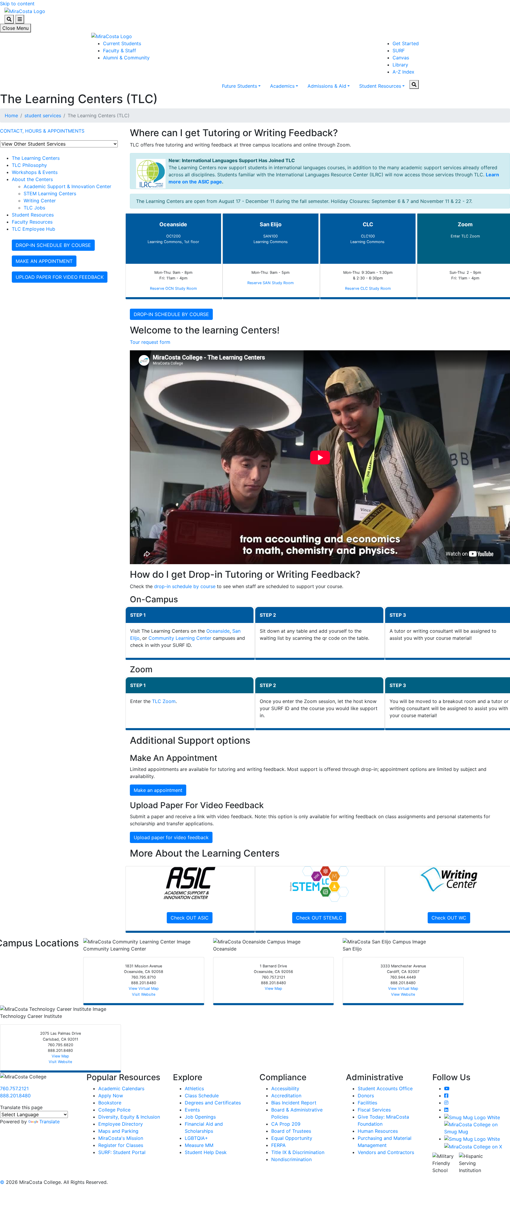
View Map (273, 988)
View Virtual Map (144, 988)
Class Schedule (202, 1096)
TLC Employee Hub (33, 229)
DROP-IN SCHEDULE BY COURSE (53, 245)
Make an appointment (158, 790)
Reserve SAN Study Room (270, 283)
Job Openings (200, 1117)
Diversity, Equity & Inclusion (129, 1117)
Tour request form (150, 342)
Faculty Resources (32, 222)
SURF (399, 50)
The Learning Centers (36, 158)
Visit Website (143, 994)
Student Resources (380, 86)
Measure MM (199, 1145)
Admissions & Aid (327, 86)
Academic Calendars (121, 1088)
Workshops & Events (35, 172)
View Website (403, 994)
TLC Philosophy (29, 165)
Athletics (194, 1088)
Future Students (239, 86)
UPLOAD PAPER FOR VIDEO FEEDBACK (60, 277)
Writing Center (40, 201)
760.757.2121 (14, 1088)
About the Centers (32, 179)
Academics (282, 86)
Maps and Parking (118, 1131)
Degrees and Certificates (213, 1103)
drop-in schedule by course (184, 586)
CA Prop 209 (285, 1124)
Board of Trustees (291, 1131)
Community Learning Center (179, 638)
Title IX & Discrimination (297, 1152)
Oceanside (218, 631)
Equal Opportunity (291, 1138)
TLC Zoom (164, 701)
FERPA (278, 1145)
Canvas (401, 58)
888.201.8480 (15, 1096)
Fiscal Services (374, 1110)
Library (400, 65)
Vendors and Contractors (386, 1152)
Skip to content (17, 3)
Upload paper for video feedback (171, 837)
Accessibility (285, 1088)
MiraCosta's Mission (120, 1138)
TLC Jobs (34, 208)
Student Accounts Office (385, 1088)
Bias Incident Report (293, 1103)
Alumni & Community (126, 58)
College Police (114, 1110)
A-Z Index (403, 72)
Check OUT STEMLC (319, 918)
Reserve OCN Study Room (173, 288)
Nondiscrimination (291, 1159)
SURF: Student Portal (122, 1152)
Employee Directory (120, 1124)
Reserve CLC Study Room (368, 288)
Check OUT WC (448, 918)
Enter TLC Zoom (465, 236)
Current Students (122, 43)
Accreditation (286, 1096)
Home (11, 115)
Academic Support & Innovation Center (67, 186)
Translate (49, 1122)
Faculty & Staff (119, 50)
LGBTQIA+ (196, 1138)
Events (192, 1110)
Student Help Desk (206, 1152)
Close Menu (15, 28)
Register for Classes (120, 1145)
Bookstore (109, 1103)
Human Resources (378, 1131)
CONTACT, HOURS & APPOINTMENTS (42, 131)
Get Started (406, 43)
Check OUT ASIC (190, 918)
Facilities (367, 1103)
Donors (366, 1096)
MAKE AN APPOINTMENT (44, 261)
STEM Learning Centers (50, 193)
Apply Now (110, 1096)
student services (42, 115)
